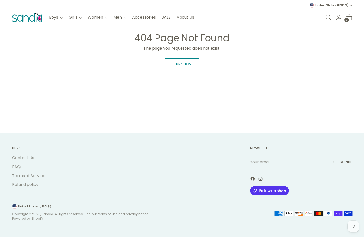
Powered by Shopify (28, 218)
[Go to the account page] (339, 17)
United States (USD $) (331, 5)
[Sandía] (27, 17)
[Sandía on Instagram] (261, 179)
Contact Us (23, 158)
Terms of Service (28, 175)
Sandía (47, 214)
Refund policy (25, 184)
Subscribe (342, 162)
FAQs (17, 167)
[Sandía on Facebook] (253, 179)
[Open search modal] (328, 17)
